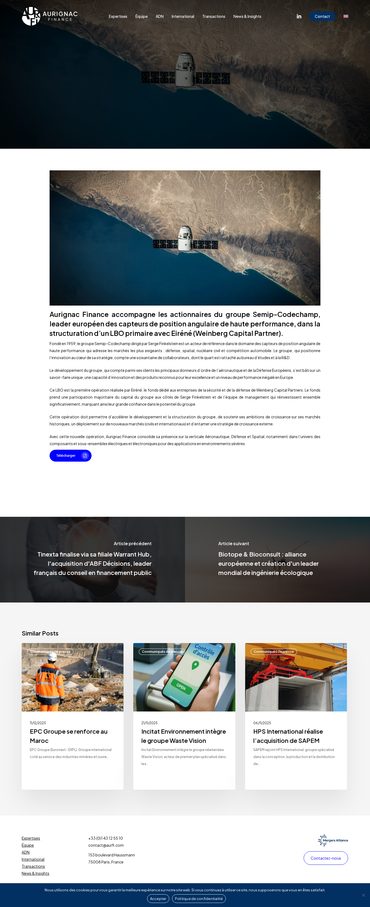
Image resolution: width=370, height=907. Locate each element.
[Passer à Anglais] (345, 16)
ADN (26, 852)
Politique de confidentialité (199, 898)
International (33, 859)
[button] (71, 456)
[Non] (363, 895)
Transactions (33, 866)
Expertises (31, 838)
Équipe (28, 845)
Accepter (158, 898)
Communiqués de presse (184, 100)
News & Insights (35, 873)
